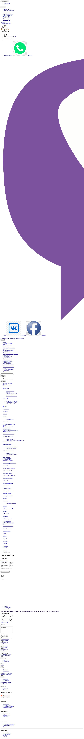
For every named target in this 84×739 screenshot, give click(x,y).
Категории (3, 381)
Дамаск (5, 541)
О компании (6, 704)
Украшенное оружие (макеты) (9, 463)
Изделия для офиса (7, 470)
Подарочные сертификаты (9, 724)
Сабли (5, 416)
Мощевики (6, 513)
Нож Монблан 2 (4, 640)
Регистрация (6, 4)
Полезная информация (8, 369)
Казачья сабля (10, 419)
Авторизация (6, 3)
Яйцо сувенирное (7, 518)
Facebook (43, 335)
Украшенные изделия (8, 361)
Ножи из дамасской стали (9, 348)
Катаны (5, 411)
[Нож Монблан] (4, 561)
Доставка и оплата (7, 9)
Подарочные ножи (7, 358)
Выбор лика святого (11, 503)
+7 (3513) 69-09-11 (11, 36)
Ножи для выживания (8, 450)
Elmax (5, 536)
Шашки (5, 421)
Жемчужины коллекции (8, 365)
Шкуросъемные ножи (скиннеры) (10, 354)
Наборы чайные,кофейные (9, 475)
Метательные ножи (7, 444)
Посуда (5, 480)
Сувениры (6, 485)
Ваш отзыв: (3, 627)
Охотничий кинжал (11, 396)
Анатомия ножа (7, 531)
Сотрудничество (6, 371)
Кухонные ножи (6, 355)
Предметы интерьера (8, 483)
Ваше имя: (3, 624)
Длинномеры (6, 346)
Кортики (5, 398)
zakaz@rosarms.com (7, 55)
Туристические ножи (8, 350)
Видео (4, 368)
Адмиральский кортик (12, 401)
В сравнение (6, 661)
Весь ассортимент (7, 363)
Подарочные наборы (8, 478)
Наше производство (7, 15)
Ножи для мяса (10, 439)
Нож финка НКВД (7, 360)
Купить (2, 658)
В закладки (5, 660)
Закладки (5, 735)
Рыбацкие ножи (6, 351)
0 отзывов (3, 559)
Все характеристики (5, 571)
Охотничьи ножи (7, 352)
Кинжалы (6, 388)
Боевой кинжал (10, 391)
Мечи (5, 414)
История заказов (6, 734)
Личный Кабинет (7, 733)
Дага (8, 392)
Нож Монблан (4, 643)
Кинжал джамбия (10, 394)
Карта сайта (5, 716)
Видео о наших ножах (8, 14)
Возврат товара (6, 18)
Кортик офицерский (11, 402)
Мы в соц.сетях (6, 16)
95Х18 (5, 533)
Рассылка (5, 736)
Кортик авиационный (5, 655)
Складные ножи (6, 357)
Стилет (5, 406)
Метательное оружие (11, 446)
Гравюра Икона (7, 493)
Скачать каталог (6, 12)
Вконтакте (23, 335)
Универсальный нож (11, 454)
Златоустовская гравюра (9, 468)
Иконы (5, 500)
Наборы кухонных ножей (8, 434)
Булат (5, 538)
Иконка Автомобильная (6, 674)
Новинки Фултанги (7, 343)
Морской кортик (10, 403)
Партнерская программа (8, 725)
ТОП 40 (5, 344)
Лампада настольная (8, 508)
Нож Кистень (9, 453)
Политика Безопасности (8, 706)
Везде (4, 342)
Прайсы (5, 547)
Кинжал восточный (11, 393)
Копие (5, 506)
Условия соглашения (7, 707)
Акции (4, 726)
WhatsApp (29, 55)
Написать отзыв (4, 622)
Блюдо (5, 465)
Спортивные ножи (11, 448)
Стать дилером (6, 11)
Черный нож (9, 455)
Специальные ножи (7, 356)
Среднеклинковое (7, 345)
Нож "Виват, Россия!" (5, 683)
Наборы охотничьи (7, 473)
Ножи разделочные (8, 436)
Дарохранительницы (8, 495)
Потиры (5, 516)
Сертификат (6, 370)
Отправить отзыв (4, 636)
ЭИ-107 (5, 543)
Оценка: (2, 633)
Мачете (4, 349)
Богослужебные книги (8, 490)
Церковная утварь (7, 362)
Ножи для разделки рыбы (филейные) (15, 440)
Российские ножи (7, 528)
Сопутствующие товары (8, 364)
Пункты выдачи (6, 20)
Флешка (2, 665)
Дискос (5, 498)
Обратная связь (6, 17)
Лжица (5, 511)
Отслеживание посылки (8, 10)
